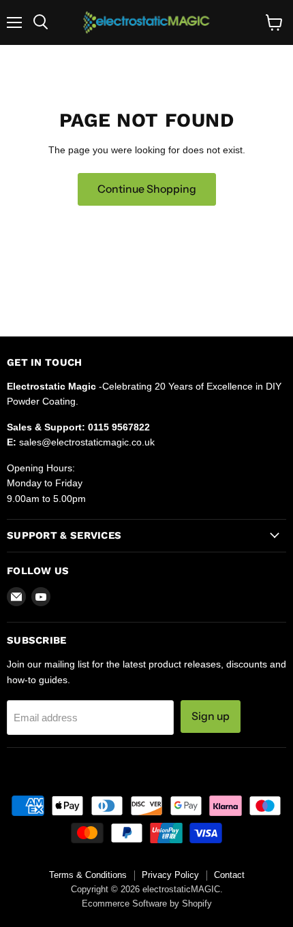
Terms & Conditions (88, 875)
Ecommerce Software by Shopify (147, 903)
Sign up (210, 716)
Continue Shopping (146, 189)
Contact (229, 875)
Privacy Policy (170, 875)
